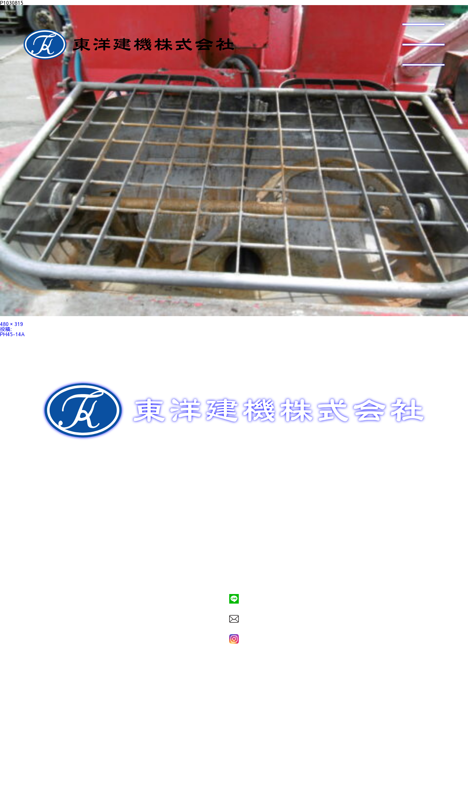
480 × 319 (11, 323)
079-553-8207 (234, 577)
